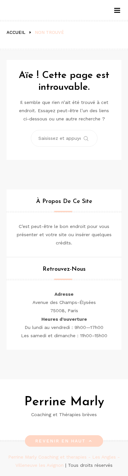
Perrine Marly (64, 402)
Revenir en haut (60, 440)
